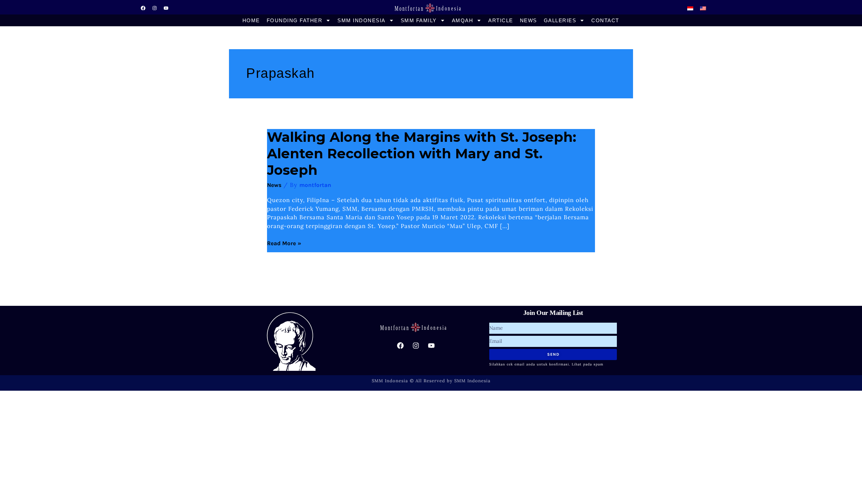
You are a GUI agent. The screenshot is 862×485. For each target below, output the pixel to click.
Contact (605, 20)
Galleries (560, 20)
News (528, 20)
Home (251, 20)
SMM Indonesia (361, 20)
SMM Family (419, 20)
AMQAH (462, 20)
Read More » (284, 243)
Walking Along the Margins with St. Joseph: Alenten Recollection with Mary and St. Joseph (421, 153)
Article (500, 20)
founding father (295, 20)
